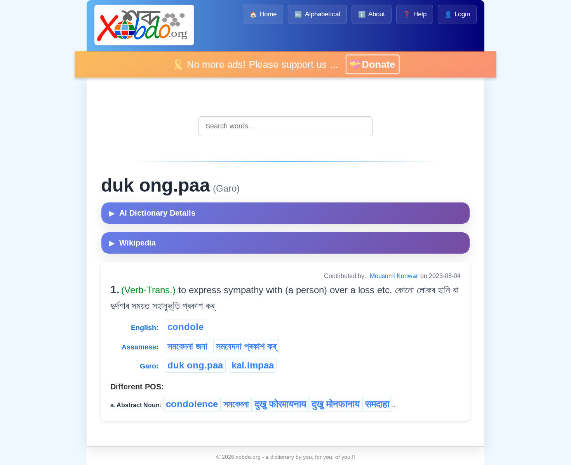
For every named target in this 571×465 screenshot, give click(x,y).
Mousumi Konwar (394, 276)
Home (263, 14)
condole (185, 327)
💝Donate (367, 64)
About (371, 14)
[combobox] (285, 126)
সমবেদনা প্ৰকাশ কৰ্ (246, 346)
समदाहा (377, 404)
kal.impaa (253, 365)
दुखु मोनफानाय (336, 404)
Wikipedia (132, 243)
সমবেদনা (236, 404)
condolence (192, 404)
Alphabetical (317, 14)
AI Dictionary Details (152, 213)
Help (414, 14)
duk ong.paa (195, 365)
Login (457, 14)
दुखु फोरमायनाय (280, 404)
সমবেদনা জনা (187, 346)
